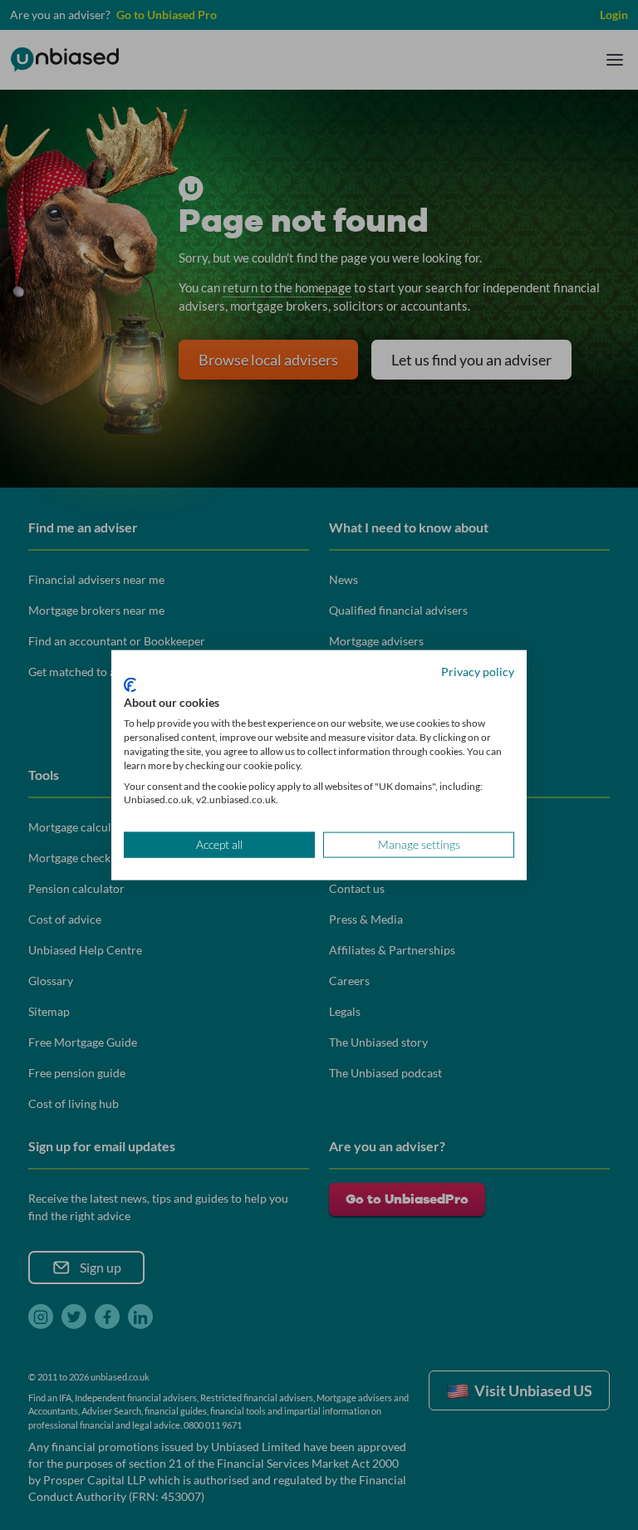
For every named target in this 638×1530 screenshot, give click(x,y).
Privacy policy (477, 671)
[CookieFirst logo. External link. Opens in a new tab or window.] (130, 684)
